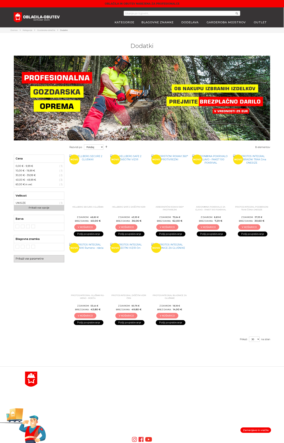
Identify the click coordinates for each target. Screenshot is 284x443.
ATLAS (146, 391)
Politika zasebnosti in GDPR (246, 379)
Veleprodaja (236, 395)
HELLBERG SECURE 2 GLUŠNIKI (87, 207)
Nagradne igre (238, 399)
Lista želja (191, 391)
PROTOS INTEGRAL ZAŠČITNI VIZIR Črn (128, 296)
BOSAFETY (148, 387)
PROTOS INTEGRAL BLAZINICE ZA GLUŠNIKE (170, 296)
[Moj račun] (249, 14)
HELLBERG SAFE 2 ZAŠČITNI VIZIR (128, 207)
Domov (14, 30)
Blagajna (191, 387)
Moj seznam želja (257, 13)
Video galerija (150, 426)
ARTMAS (147, 418)
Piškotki (234, 391)
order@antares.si (64, 407)
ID (143, 414)
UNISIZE (21, 202)
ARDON (146, 403)
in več (24, 184)
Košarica (190, 383)
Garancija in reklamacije (243, 387)
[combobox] (182, 13)
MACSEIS (147, 379)
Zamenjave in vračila (256, 430)
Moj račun (191, 379)
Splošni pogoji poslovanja (244, 383)
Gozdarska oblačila (46, 30)
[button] (99, 227)
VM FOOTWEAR (151, 407)
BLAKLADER (149, 383)
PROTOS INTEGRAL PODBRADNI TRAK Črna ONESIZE (251, 208)
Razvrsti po (75, 147)
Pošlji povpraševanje (88, 233)
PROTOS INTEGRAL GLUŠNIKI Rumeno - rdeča (88, 296)
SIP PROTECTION (152, 422)
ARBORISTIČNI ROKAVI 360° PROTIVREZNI (170, 208)
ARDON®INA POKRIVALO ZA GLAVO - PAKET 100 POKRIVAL (210, 208)
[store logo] (37, 18)
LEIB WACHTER (151, 395)
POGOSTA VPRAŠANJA (68, 414)
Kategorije (28, 30)
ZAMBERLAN (150, 411)
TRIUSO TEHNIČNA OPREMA (159, 399)
